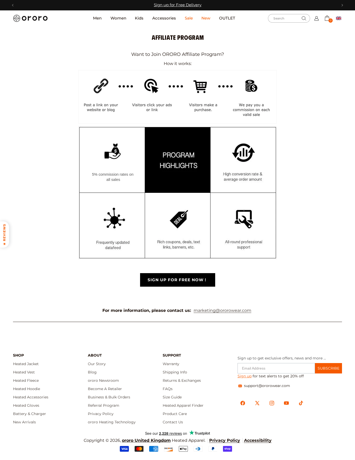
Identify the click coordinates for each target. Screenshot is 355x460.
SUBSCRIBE (328, 368)
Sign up (245, 376)
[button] (327, 18)
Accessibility (258, 440)
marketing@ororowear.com (222, 310)
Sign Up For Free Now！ (178, 280)
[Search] (304, 18)
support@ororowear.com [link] (267, 385)
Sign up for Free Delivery (177, 5)
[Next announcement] (342, 5)
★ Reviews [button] (4, 234)
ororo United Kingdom (146, 440)
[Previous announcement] (12, 5)
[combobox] (289, 18)
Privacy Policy (224, 440)
